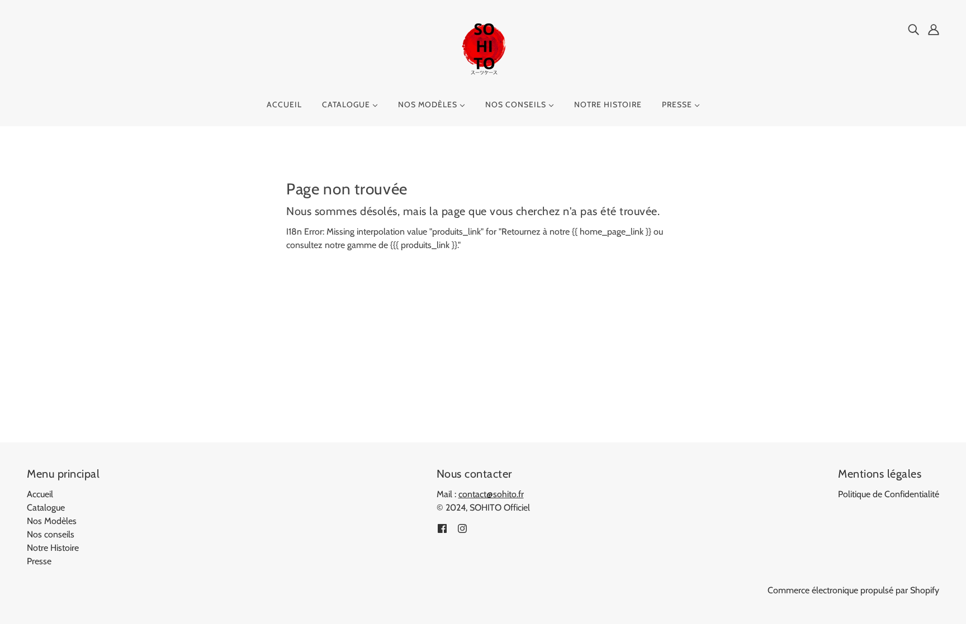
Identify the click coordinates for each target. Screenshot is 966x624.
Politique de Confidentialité (888, 494)
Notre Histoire (53, 547)
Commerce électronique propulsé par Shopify (853, 590)
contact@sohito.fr (491, 494)
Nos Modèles (52, 521)
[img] (913, 29)
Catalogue (46, 507)
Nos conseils (50, 534)
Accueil (40, 494)
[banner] (483, 49)
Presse (39, 561)
